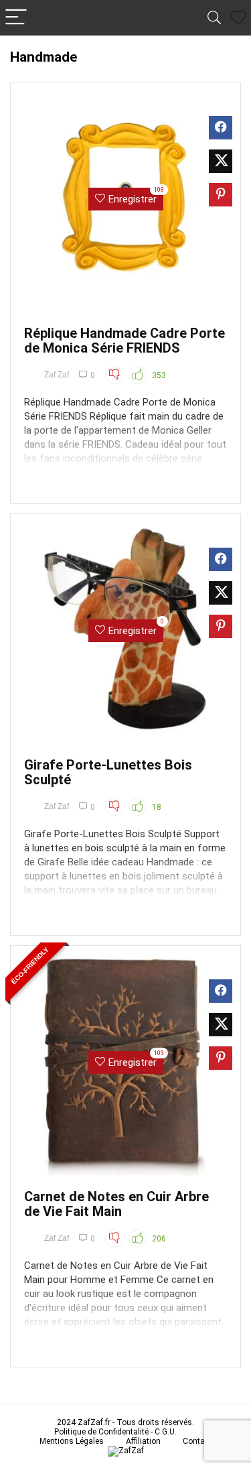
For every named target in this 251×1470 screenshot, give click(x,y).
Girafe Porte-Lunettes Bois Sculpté (108, 772)
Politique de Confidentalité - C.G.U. (115, 1431)
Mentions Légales (71, 1441)
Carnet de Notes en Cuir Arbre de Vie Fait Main (116, 1203)
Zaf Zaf (56, 374)
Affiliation (143, 1441)
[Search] (214, 18)
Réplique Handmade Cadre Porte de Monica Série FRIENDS (124, 340)
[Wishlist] (238, 18)
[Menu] (16, 18)
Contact (197, 1441)
